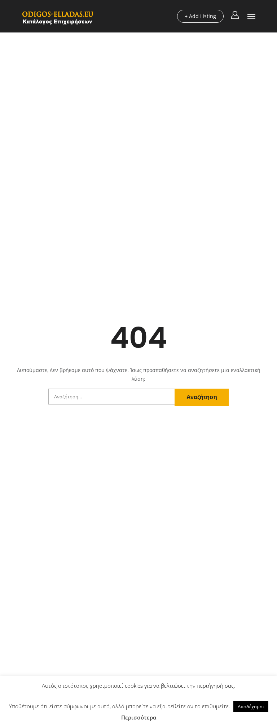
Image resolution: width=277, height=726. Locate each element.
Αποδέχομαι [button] (251, 706)
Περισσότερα (138, 717)
